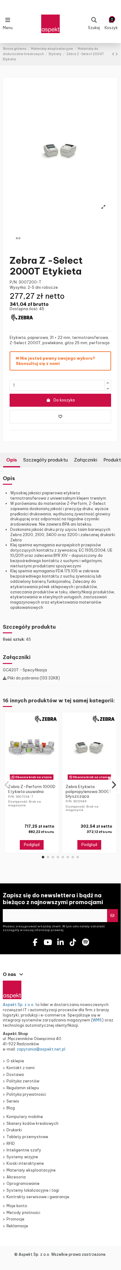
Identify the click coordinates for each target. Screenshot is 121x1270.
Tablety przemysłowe (27, 1136)
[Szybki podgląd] (35, 779)
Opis (11, 460)
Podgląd (32, 844)
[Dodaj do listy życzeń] (60, 416)
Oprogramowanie (23, 1183)
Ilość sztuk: (14, 639)
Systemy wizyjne (22, 1157)
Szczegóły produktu (45, 460)
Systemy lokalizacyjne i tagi (32, 1190)
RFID (10, 1143)
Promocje (15, 1219)
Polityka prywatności (26, 1094)
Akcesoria (16, 1177)
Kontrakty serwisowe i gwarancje (37, 1196)
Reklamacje (17, 1226)
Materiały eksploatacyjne (31, 1170)
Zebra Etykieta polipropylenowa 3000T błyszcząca (89, 791)
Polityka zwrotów (22, 1081)
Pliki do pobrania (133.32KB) (33, 678)
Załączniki (85, 460)
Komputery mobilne (24, 1116)
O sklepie (15, 1061)
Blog (10, 1108)
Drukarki (14, 1130)
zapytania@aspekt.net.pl (41, 1049)
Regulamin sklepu (22, 1088)
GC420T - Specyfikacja (25, 670)
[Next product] (116, 54)
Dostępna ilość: (24, 308)
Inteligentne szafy (23, 1150)
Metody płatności (23, 1212)
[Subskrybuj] (112, 915)
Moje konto (16, 1205)
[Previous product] (113, 54)
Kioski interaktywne (25, 1163)
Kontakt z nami (20, 1067)
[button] (43, 857)
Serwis (12, 1101)
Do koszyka (64, 400)
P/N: (14, 282)
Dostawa (15, 1074)
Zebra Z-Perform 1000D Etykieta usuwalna (31, 789)
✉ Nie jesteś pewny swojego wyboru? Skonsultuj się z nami (55, 361)
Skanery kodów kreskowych (32, 1123)
